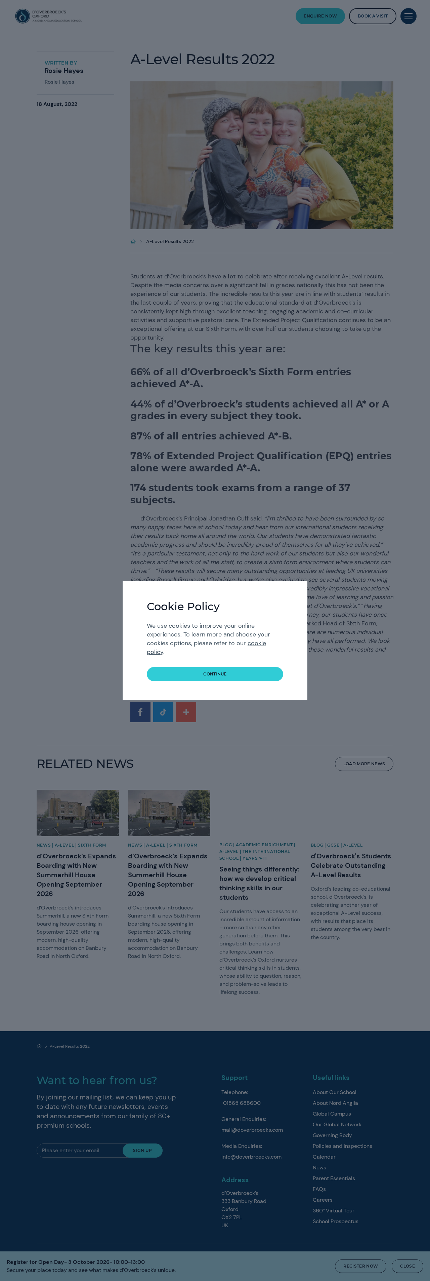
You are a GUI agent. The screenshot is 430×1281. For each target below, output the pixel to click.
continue (215, 673)
